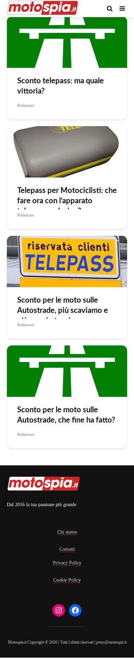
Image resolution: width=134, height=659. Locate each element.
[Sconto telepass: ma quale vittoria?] (67, 42)
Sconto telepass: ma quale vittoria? (60, 86)
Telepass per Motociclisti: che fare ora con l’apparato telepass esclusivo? (67, 201)
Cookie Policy (67, 580)
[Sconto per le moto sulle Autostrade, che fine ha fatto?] (67, 371)
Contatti (67, 549)
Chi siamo (67, 532)
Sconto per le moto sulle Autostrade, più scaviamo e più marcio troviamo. (62, 310)
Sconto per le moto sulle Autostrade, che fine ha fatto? (66, 415)
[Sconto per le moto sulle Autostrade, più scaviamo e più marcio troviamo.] (67, 261)
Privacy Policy (67, 562)
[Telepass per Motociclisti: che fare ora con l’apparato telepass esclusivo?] (67, 151)
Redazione (25, 105)
